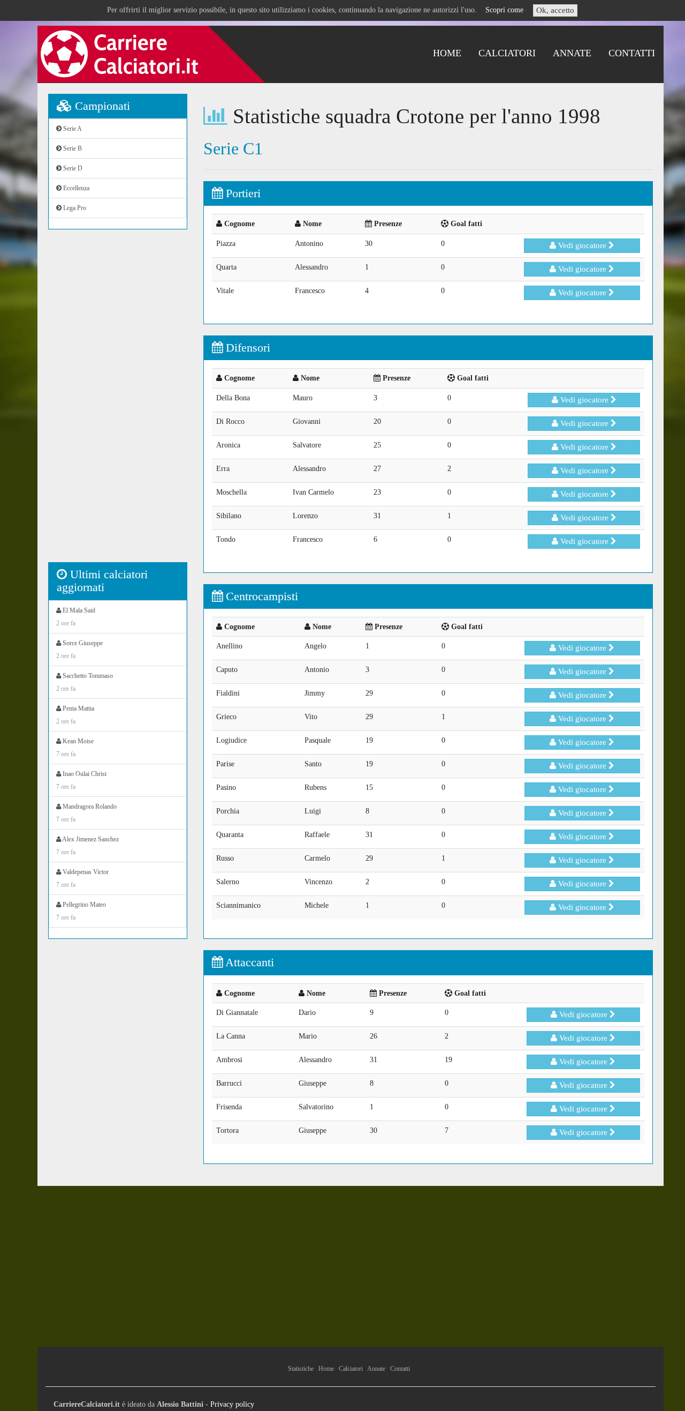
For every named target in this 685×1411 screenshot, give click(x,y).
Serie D (72, 168)
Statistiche (301, 1368)
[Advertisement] (117, 401)
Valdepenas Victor (82, 878)
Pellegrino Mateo (81, 911)
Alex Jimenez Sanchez (87, 845)
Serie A (72, 128)
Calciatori (507, 53)
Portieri (242, 193)
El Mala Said (75, 617)
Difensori (246, 347)
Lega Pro (74, 208)
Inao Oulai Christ (81, 780)
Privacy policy (232, 1404)
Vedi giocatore (582, 245)
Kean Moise (75, 747)
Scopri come (504, 10)
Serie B (72, 148)
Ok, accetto (555, 10)
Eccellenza (75, 188)
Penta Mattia (75, 715)
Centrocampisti (260, 596)
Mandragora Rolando (86, 813)
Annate (572, 53)
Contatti (631, 53)
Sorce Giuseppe (79, 649)
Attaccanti (248, 962)
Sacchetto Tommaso (84, 682)
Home (447, 53)
